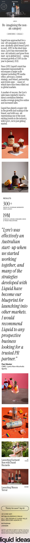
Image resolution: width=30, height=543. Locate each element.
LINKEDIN (4, 526)
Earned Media (11, 34)
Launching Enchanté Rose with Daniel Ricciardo (11, 463)
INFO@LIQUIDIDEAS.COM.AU (11, 516)
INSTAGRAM (5, 523)
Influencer (19, 34)
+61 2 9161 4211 (6, 514)
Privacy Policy (25, 533)
